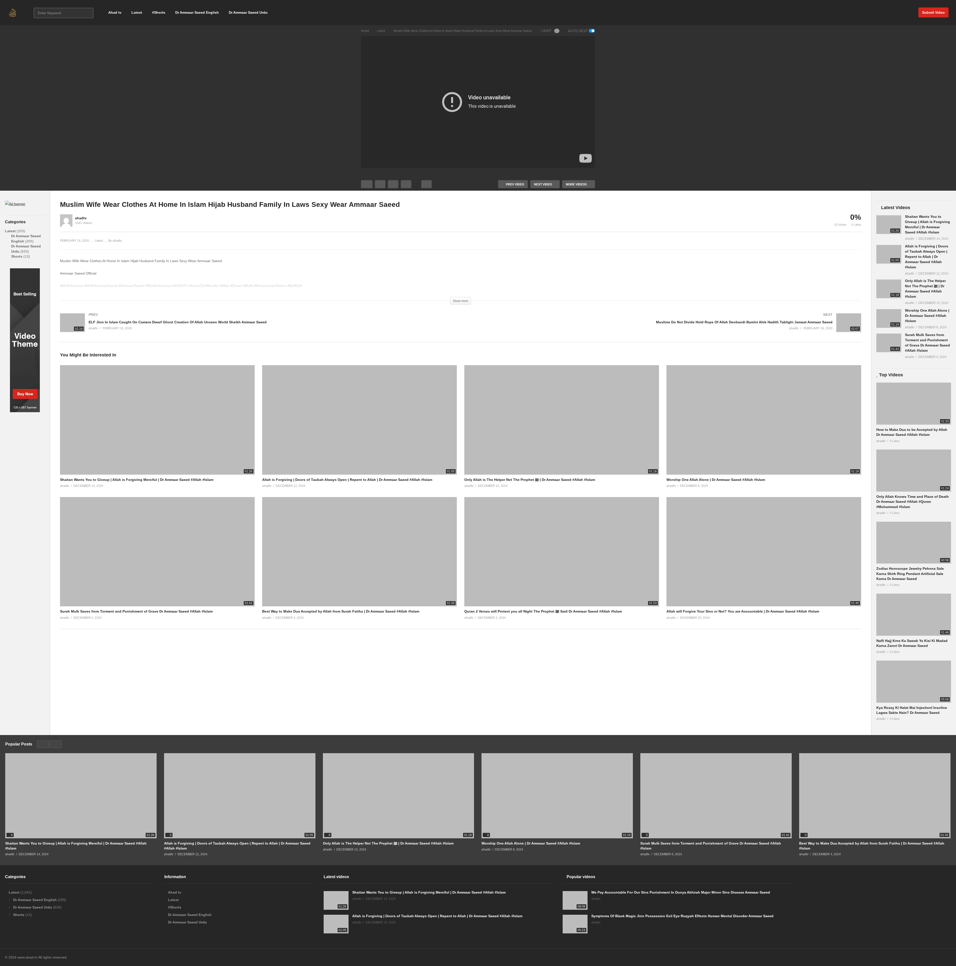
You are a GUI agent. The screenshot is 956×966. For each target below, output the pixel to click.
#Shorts (158, 12)
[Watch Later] (406, 184)
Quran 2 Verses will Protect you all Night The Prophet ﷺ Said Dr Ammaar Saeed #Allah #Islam (543, 611)
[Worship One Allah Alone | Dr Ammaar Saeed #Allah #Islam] (888, 318)
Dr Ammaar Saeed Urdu (248, 12)
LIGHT (546, 31)
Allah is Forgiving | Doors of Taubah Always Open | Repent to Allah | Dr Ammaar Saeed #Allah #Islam (347, 480)
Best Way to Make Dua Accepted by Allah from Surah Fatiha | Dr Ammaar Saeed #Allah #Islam (340, 611)
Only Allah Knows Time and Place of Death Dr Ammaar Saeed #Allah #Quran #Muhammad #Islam (912, 502)
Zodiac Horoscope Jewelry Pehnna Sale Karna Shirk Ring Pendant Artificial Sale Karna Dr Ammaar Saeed (910, 574)
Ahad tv (114, 12)
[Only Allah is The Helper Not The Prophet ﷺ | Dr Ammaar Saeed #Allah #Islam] (888, 289)
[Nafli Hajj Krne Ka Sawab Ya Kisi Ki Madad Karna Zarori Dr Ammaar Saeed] (913, 615)
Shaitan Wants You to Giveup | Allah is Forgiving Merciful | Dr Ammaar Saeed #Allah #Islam (136, 480)
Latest (136, 12)
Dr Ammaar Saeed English (197, 12)
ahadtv (81, 218)
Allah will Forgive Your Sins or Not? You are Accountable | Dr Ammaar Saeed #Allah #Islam (742, 611)
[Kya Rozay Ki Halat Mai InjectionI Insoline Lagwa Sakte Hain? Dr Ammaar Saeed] (913, 682)
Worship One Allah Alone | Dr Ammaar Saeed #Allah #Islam (715, 480)
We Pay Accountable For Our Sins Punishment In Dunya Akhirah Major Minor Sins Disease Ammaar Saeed (680, 892)
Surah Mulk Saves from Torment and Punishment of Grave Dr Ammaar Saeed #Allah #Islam (136, 611)
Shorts (17, 256)
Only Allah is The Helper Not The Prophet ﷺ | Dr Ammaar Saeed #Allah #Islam (529, 480)
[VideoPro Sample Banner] (25, 411)
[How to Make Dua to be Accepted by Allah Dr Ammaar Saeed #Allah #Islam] (913, 404)
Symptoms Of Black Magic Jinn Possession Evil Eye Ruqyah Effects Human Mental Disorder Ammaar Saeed (682, 916)
